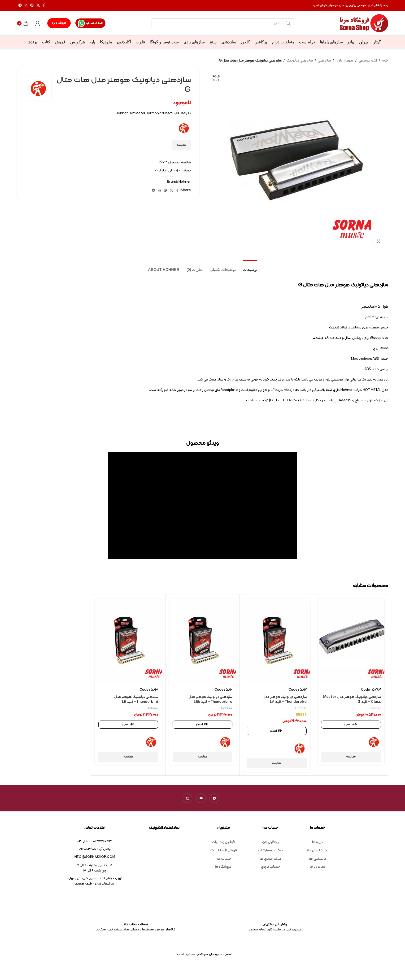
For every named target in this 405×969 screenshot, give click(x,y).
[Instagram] (188, 798)
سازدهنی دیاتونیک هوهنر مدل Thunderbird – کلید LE (136, 699)
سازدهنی (324, 60)
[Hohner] (374, 742)
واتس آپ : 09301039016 (94, 849)
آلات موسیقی (367, 60)
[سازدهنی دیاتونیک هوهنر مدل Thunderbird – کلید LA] (276, 641)
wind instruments (187, 176)
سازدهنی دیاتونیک (300, 60)
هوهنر (164, 176)
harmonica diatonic (181, 176)
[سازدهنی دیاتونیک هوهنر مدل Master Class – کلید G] (351, 641)
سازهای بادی (344, 60)
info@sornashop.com (94, 856)
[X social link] (38, 5)
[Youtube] (201, 798)
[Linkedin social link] (26, 5)
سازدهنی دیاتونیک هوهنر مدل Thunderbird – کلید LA (285, 699)
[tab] (250, 267)
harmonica (178, 176)
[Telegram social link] (20, 5)
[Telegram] (214, 798)
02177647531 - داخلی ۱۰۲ (94, 841)
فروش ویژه (59, 23)
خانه (385, 60)
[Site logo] (364, 23)
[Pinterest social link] (32, 5)
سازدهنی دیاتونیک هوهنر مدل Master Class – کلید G (352, 699)
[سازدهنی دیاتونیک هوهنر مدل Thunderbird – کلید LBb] (202, 641)
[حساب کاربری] (37, 23)
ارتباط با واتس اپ (94, 23)
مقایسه (181, 145)
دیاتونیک (175, 176)
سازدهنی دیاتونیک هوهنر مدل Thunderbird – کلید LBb (210, 699)
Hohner (184, 176)
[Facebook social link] (44, 5)
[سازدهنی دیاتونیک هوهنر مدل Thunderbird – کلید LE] (128, 641)
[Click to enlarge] (378, 241)
